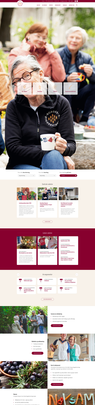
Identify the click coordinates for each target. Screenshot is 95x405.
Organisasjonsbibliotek (70, 91)
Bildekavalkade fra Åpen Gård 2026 (47, 253)
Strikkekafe (46, 280)
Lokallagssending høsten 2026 (25, 203)
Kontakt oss (71, 5)
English (71, 1)
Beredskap (40, 91)
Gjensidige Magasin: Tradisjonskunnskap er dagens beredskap (46, 204)
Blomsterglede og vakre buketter (25, 253)
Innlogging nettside (63, 1)
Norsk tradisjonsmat (57, 384)
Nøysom (55, 91)
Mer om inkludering (57, 325)
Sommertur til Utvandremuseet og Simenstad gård (67, 246)
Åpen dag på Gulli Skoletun (48, 290)
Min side (57, 1)
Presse (43, 1)
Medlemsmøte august (28, 280)
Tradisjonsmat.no (50, 1)
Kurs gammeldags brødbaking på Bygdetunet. (70, 281)
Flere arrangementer (47, 299)
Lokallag (65, 5)
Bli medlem (44, 5)
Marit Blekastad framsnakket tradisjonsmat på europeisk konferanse (67, 204)
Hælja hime (67, 289)
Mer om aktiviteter (37, 353)
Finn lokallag (65, 172)
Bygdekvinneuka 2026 (65, 241)
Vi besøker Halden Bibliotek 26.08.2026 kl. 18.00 (29, 290)
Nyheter (51, 5)
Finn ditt (24, 172)
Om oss (38, 5)
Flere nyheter (47, 221)
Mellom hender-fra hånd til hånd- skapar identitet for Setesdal (67, 259)
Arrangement (58, 5)
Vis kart (63, 175)
